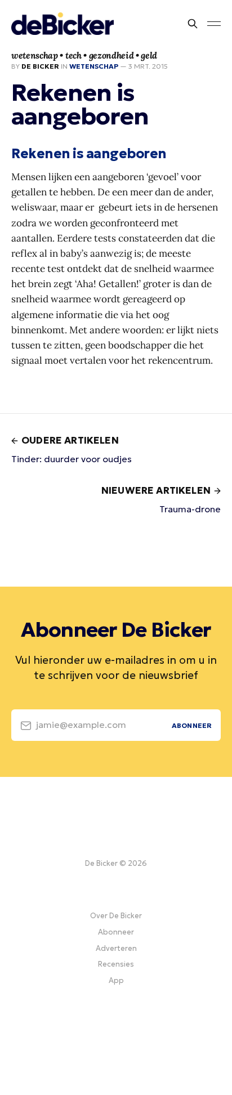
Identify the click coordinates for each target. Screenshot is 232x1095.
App (116, 980)
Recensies (116, 964)
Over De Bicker (116, 915)
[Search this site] (192, 23)
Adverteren (116, 948)
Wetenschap (93, 66)
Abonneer (116, 932)
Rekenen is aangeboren (89, 153)
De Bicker (40, 66)
